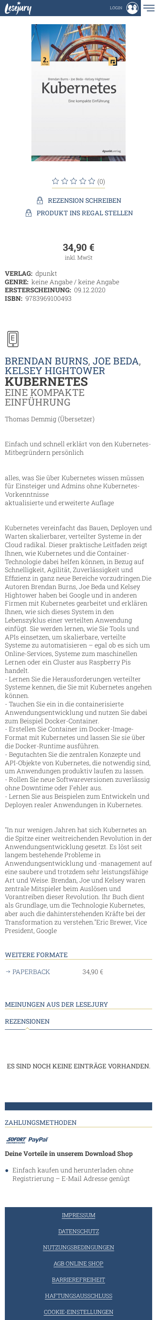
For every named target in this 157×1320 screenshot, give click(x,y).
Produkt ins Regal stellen (85, 213)
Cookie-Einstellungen (79, 1312)
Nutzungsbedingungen (78, 1247)
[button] (124, 8)
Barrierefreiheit (78, 1279)
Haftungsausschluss (78, 1295)
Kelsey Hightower (55, 370)
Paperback (31, 972)
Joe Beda (116, 360)
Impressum (78, 1215)
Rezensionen (27, 1021)
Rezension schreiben (84, 200)
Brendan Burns (46, 360)
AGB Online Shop (78, 1263)
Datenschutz (78, 1231)
